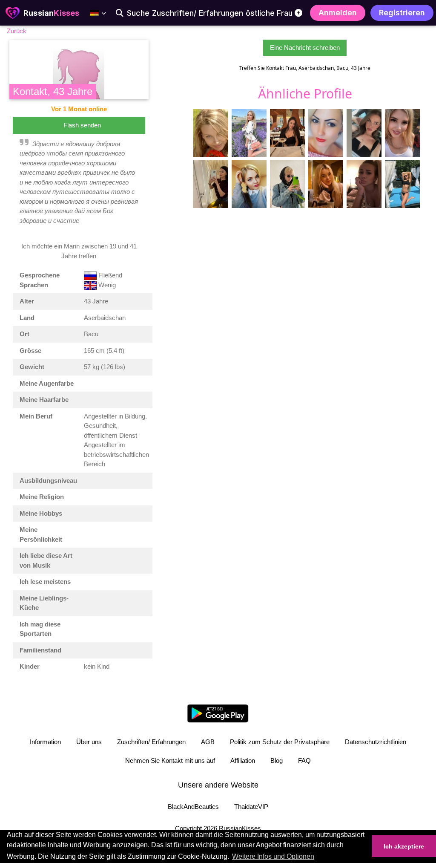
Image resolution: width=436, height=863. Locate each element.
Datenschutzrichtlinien (375, 741)
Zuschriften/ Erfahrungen (151, 741)
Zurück (16, 31)
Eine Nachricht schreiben (305, 47)
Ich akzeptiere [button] (404, 846)
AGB (208, 741)
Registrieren (402, 12)
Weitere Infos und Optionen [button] (273, 856)
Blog (276, 760)
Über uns (89, 741)
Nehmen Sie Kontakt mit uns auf (170, 760)
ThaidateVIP (251, 806)
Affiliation (242, 760)
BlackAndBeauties (193, 806)
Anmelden (337, 12)
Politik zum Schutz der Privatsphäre (280, 741)
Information (45, 741)
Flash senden (82, 125)
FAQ (304, 760)
